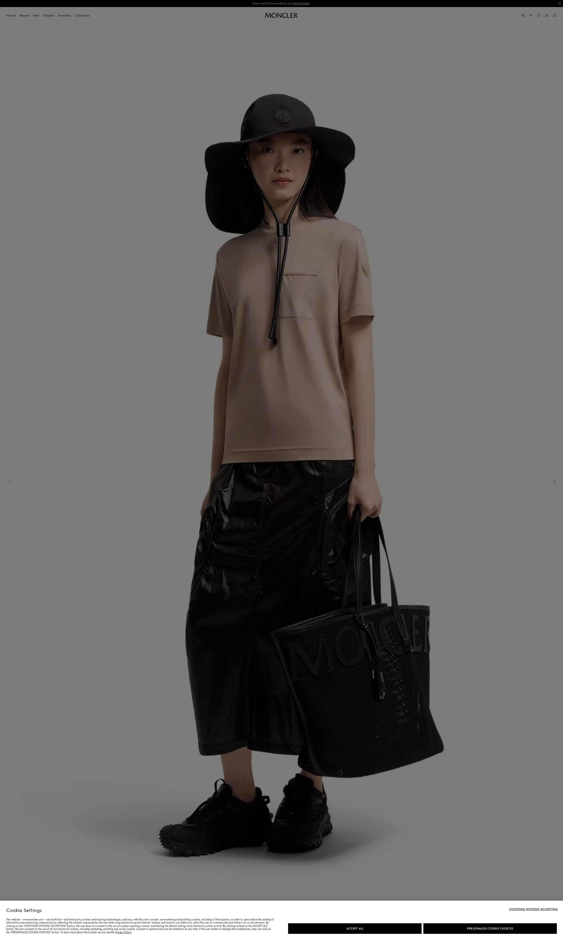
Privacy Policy (123, 932)
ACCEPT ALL (354, 928)
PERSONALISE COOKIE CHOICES (490, 928)
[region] (281, 920)
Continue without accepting (533, 909)
